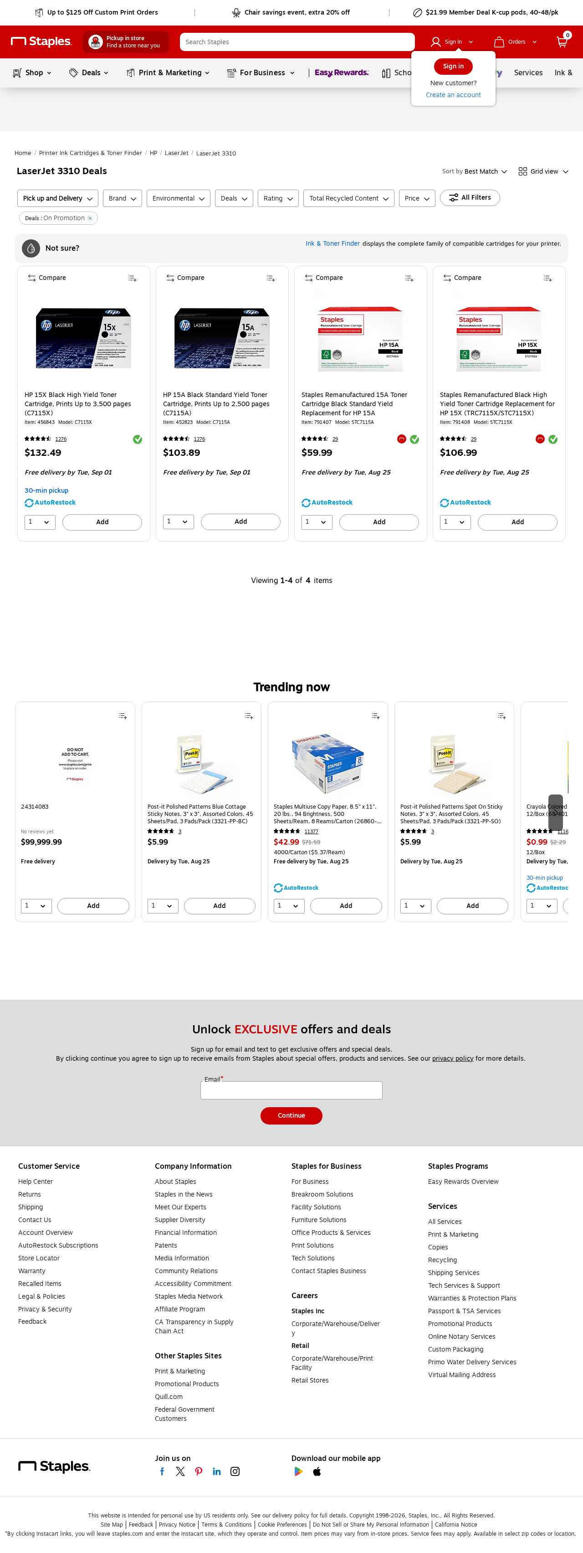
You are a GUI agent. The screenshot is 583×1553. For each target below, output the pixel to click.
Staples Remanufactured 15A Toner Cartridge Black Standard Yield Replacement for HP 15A (354, 404)
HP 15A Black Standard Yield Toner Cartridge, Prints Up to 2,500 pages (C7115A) (216, 404)
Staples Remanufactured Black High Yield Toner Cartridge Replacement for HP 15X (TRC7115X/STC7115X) (497, 404)
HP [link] (153, 153)
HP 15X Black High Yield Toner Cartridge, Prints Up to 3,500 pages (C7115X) (78, 404)
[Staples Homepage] (41, 42)
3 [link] (180, 831)
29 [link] (335, 439)
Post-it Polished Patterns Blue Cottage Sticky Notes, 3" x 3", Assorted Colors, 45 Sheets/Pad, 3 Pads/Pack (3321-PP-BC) (200, 814)
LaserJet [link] (177, 153)
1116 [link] (562, 831)
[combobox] (297, 42)
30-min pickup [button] (46, 490)
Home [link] (23, 153)
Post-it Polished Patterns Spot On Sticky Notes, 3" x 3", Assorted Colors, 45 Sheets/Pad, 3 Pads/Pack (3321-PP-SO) (451, 814)
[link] (97, 13)
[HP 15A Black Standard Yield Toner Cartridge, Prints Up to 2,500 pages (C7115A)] (222, 338)
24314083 (34, 807)
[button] (405, 42)
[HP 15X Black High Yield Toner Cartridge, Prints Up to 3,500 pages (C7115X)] (83, 338)
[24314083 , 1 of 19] (75, 763)
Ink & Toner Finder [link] (333, 243)
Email (213, 1080)
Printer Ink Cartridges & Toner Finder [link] (90, 153)
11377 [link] (311, 831)
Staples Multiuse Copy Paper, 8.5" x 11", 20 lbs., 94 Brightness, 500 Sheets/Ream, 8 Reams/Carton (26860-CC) (325, 814)
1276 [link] (61, 439)
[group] (75, 812)
